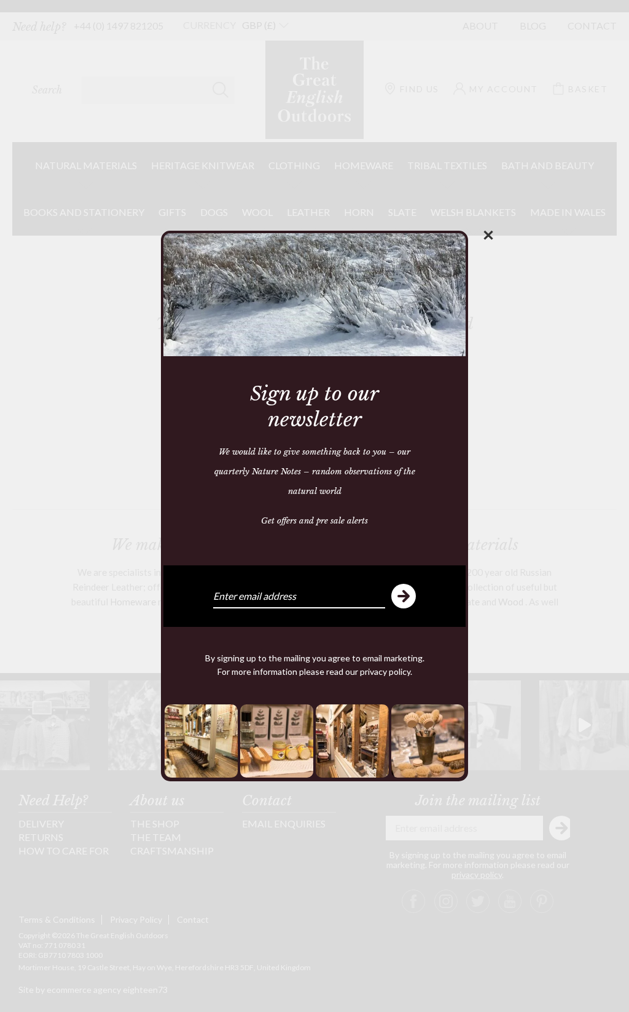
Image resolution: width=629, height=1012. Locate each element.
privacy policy (385, 671)
